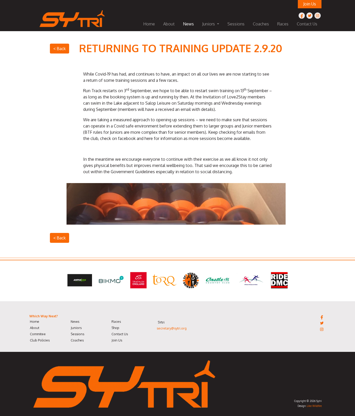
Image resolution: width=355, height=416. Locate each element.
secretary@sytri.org (172, 328)
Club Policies (40, 340)
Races (282, 23)
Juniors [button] (209, 23)
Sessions (236, 23)
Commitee (38, 334)
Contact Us (307, 23)
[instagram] (317, 15)
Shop (115, 328)
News (188, 23)
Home (149, 23)
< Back (59, 48)
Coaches (261, 23)
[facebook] (301, 15)
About (169, 23)
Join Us (116, 340)
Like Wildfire (314, 405)
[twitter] (309, 15)
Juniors (76, 328)
